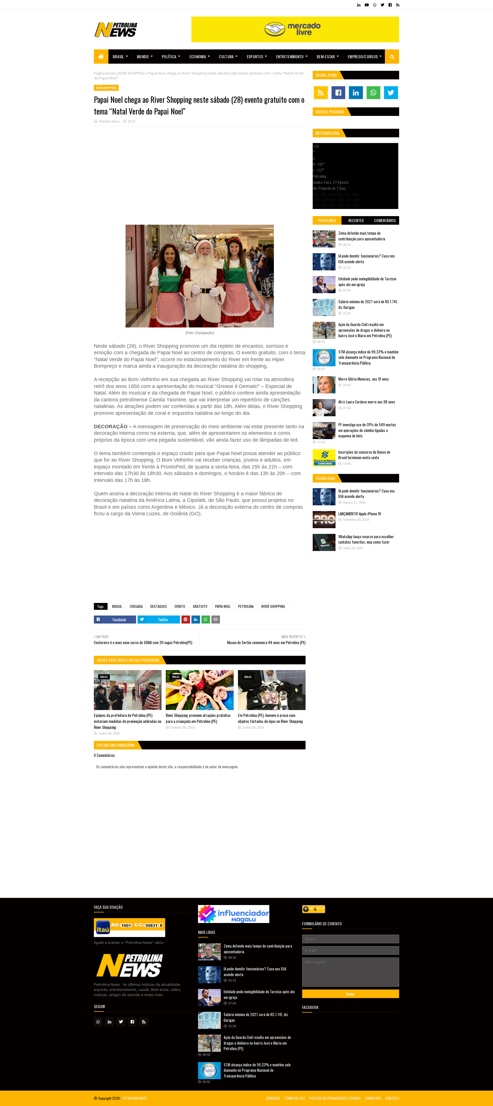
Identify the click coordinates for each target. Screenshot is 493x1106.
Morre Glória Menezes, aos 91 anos (363, 379)
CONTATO (392, 1098)
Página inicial (104, 73)
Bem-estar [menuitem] (326, 56)
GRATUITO (200, 606)
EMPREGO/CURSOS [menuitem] (363, 56)
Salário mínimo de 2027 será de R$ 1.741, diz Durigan (368, 304)
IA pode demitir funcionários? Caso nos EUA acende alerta (366, 258)
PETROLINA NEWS (135, 1098)
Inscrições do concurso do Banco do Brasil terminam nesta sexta (364, 455)
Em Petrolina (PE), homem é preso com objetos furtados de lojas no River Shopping (270, 718)
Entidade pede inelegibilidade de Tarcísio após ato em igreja (367, 281)
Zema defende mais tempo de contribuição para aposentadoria (361, 236)
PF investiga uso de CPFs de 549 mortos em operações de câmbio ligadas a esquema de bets (367, 430)
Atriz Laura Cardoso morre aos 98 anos (366, 402)
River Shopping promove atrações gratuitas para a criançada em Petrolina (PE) (198, 718)
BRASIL (117, 606)
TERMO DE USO (294, 1098)
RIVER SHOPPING (131, 73)
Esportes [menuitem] (255, 56)
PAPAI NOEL (223, 606)
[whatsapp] (375, 5)
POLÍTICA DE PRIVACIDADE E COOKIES (335, 1098)
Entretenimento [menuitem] (290, 56)
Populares (327, 220)
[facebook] (390, 5)
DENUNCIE (273, 1098)
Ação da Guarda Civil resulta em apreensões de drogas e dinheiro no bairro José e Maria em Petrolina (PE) (365, 329)
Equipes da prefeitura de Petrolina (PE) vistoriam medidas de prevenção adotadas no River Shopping (127, 721)
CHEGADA (136, 606)
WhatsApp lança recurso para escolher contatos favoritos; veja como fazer (366, 539)
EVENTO (180, 606)
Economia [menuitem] (197, 56)
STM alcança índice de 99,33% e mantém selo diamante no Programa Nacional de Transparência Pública (368, 357)
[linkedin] (359, 5)
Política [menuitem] (169, 56)
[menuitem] (101, 56)
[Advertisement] (200, 178)
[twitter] (382, 5)
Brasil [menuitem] (118, 56)
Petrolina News (109, 121)
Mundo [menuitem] (143, 56)
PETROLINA (246, 606)
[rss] (397, 5)
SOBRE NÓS (373, 1098)
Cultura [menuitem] (226, 56)
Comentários (385, 220)
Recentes (356, 220)
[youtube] (366, 5)
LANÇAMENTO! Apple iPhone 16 (359, 513)
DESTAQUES (158, 606)
